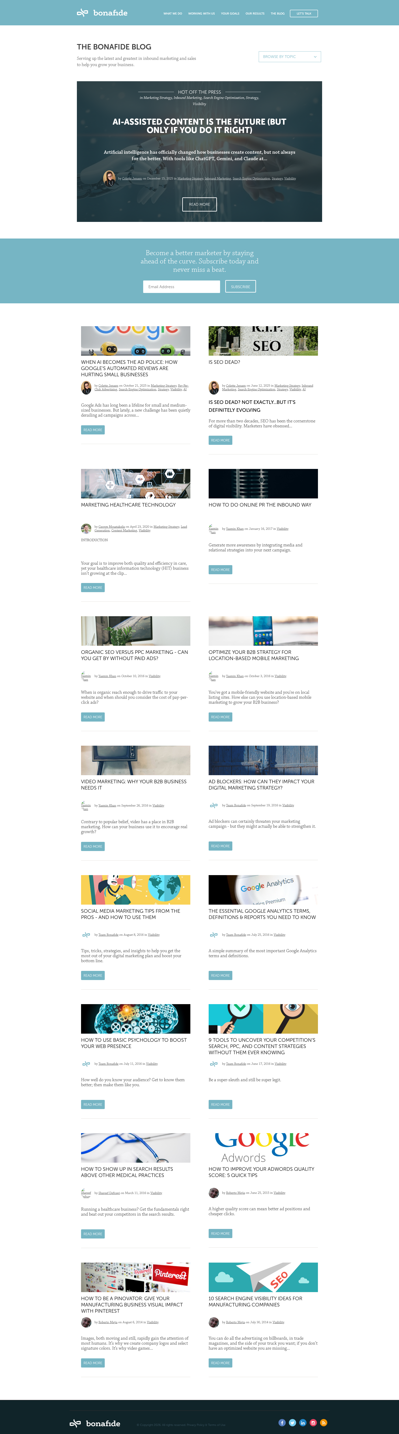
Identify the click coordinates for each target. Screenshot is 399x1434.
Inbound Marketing (218, 179)
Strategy (277, 179)
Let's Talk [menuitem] (304, 13)
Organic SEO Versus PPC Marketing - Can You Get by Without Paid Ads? (134, 655)
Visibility (290, 179)
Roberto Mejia (235, 1193)
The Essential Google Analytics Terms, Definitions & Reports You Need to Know (262, 914)
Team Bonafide (236, 805)
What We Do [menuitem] (173, 13)
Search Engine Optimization (251, 179)
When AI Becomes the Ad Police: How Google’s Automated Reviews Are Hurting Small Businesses (129, 368)
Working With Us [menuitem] (201, 13)
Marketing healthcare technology (128, 505)
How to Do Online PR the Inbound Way (260, 505)
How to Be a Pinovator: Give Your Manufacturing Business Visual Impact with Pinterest (132, 1304)
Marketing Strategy (190, 179)
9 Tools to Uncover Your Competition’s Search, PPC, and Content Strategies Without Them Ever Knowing (262, 1046)
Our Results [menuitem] (255, 13)
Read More (199, 204)
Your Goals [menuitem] (230, 13)
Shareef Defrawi (109, 1193)
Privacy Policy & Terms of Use (206, 1425)
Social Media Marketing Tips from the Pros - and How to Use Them (130, 914)
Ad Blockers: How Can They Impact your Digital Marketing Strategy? (261, 784)
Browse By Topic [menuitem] (279, 56)
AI (185, 389)
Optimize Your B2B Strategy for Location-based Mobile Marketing (254, 655)
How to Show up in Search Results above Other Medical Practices (127, 1172)
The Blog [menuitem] (278, 13)
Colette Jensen (132, 179)
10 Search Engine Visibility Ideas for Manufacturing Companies (255, 1301)
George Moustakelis (112, 527)
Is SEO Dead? (224, 362)
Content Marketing (124, 531)
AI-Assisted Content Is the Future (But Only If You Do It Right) (199, 126)
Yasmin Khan (235, 529)
